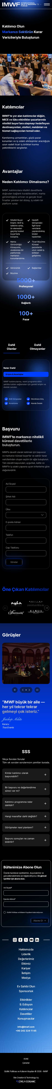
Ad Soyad (10, 483)
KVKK (26, 1059)
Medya (26, 977)
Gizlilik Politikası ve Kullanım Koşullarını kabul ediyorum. (25, 912)
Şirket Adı (10, 496)
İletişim (26, 973)
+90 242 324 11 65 (26, 1030)
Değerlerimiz (26, 959)
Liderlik (26, 954)
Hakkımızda (26, 949)
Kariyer (26, 968)
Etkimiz (26, 963)
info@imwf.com (26, 1026)
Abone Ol (38, 920)
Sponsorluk (26, 991)
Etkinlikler (26, 999)
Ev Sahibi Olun (26, 986)
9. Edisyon (26, 1004)
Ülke (8, 509)
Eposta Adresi (9, 899)
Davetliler (26, 1014)
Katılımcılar (26, 1009)
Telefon (9, 534)
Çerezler (26, 1063)
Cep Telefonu (12, 547)
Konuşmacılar (26, 1018)
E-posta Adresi (13, 522)
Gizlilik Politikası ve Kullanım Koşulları (19, 1071)
